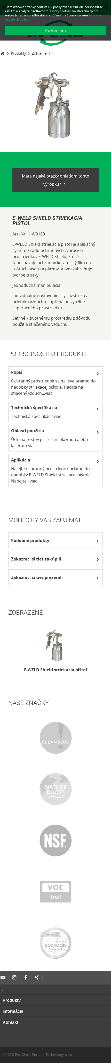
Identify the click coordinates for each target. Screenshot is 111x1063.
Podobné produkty (30, 540)
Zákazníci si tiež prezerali (37, 577)
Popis (16, 372)
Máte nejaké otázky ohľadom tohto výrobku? (55, 180)
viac (48, 393)
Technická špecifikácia (34, 407)
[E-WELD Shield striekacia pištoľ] (55, 645)
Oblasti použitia (27, 431)
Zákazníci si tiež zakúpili (36, 559)
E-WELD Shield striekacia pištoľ (55, 670)
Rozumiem (55, 30)
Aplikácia (20, 460)
